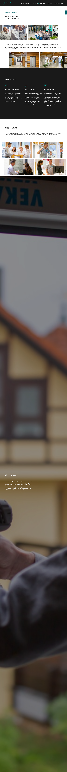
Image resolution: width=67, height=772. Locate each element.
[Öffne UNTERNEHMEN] (30, 3)
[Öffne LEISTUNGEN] (38, 3)
